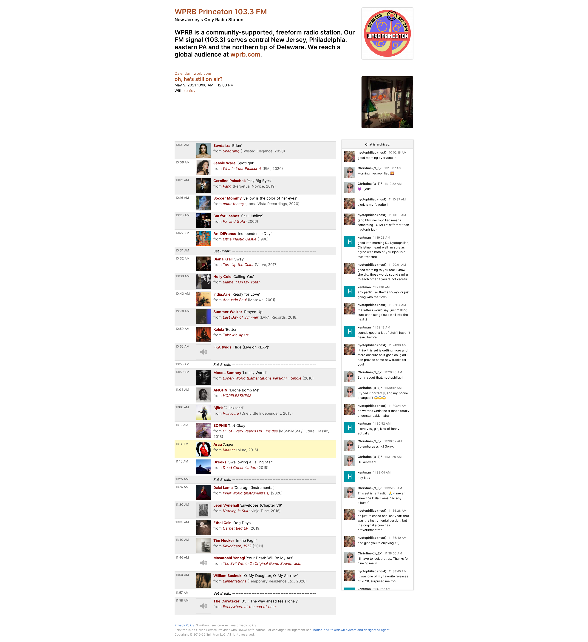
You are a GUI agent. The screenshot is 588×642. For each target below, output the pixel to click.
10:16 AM (182, 198)
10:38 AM (182, 276)
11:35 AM (182, 522)
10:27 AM (182, 233)
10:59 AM (182, 372)
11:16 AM (181, 461)
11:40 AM (182, 540)
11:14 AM (181, 444)
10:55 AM (182, 346)
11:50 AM (182, 575)
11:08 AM (182, 407)
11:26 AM (182, 487)
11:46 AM (182, 557)
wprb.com (245, 54)
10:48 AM (182, 311)
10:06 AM (182, 162)
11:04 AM (182, 389)
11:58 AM (182, 600)
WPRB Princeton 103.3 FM (221, 11)
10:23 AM (182, 215)
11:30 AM (182, 504)
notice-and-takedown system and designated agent (351, 630)
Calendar (182, 73)
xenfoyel (191, 90)
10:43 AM (182, 293)
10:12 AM (182, 180)
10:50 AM (182, 329)
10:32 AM (182, 258)
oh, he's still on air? (199, 79)
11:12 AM (181, 425)
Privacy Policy (184, 625)
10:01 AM (182, 145)
